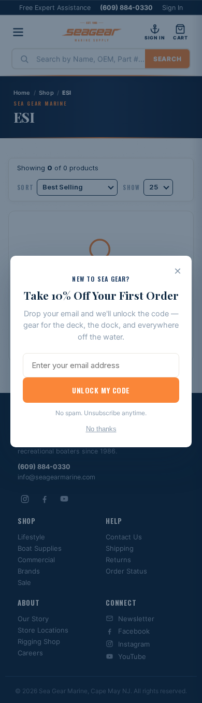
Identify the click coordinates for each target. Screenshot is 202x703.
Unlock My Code (101, 390)
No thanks (101, 429)
